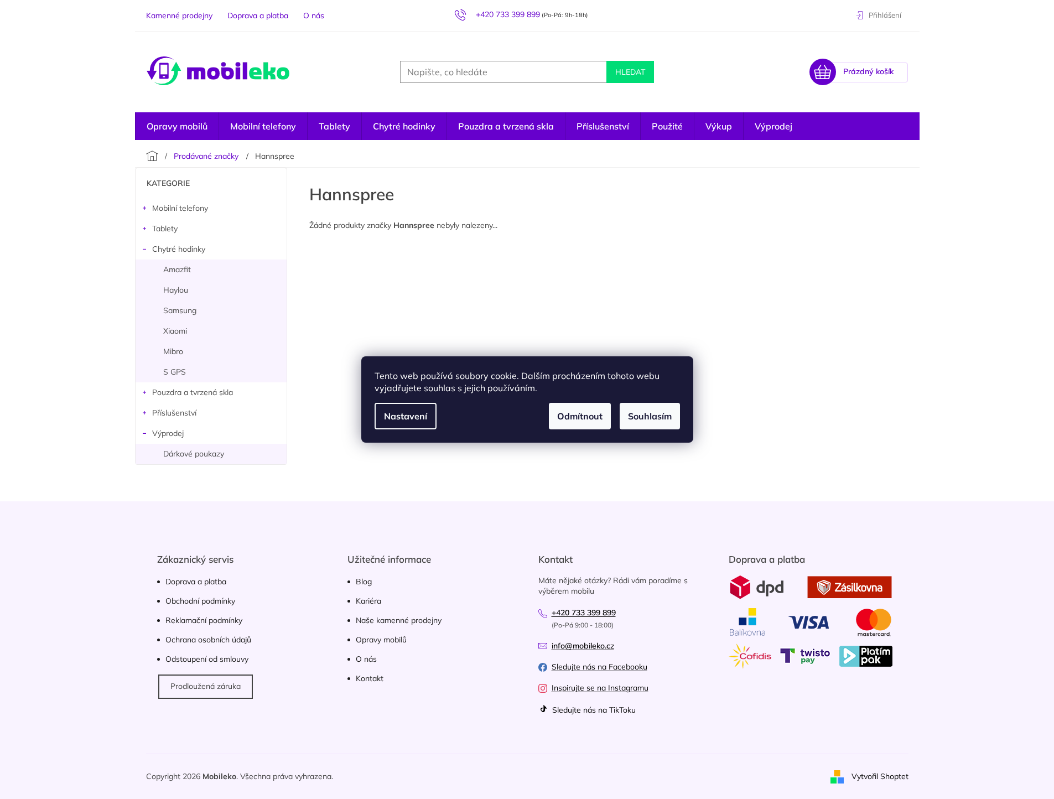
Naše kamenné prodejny (399, 620)
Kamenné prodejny (179, 15)
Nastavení (405, 416)
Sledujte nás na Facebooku (599, 667)
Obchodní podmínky (200, 601)
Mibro (173, 351)
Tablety (165, 229)
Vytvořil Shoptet (879, 776)
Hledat (630, 72)
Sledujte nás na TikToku (593, 710)
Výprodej (168, 433)
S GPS (174, 372)
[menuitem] (773, 126)
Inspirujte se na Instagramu (600, 688)
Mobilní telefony (180, 208)
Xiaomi (175, 331)
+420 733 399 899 (584, 613)
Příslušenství (174, 413)
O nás (313, 15)
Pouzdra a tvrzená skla (192, 392)
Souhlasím (650, 416)
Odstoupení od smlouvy (206, 659)
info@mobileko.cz (583, 646)
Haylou (175, 290)
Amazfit (177, 269)
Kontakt (369, 678)
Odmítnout (580, 416)
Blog (364, 582)
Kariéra (368, 601)
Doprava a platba (257, 15)
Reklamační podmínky (203, 620)
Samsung (179, 310)
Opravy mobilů (381, 640)
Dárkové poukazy (193, 454)
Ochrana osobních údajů (208, 640)
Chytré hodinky (178, 249)
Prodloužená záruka (205, 686)
